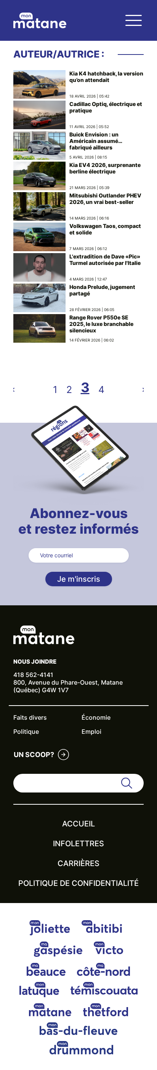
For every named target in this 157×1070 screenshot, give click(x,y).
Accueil (78, 823)
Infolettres (78, 843)
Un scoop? (34, 755)
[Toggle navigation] (133, 20)
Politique (26, 731)
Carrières (78, 863)
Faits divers (30, 717)
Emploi (91, 731)
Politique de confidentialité (78, 883)
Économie (96, 717)
